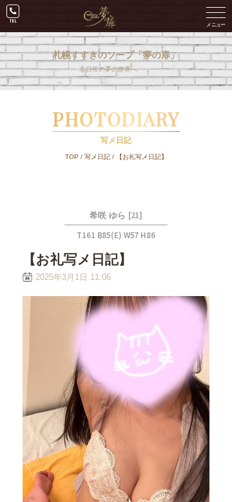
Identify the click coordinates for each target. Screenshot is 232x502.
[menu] (216, 16)
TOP (72, 156)
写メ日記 (97, 156)
